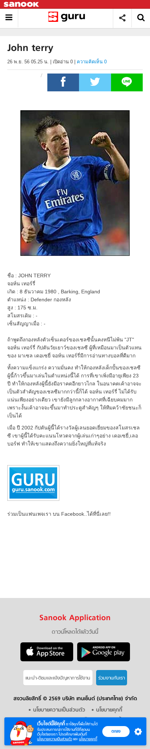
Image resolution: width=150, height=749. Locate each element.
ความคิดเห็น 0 (92, 61)
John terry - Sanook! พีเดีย (68, 18)
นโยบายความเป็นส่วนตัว (54, 739)
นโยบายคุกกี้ (88, 739)
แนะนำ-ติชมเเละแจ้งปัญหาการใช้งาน (57, 678)
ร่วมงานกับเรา (111, 678)
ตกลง (116, 731)
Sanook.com (22, 4)
